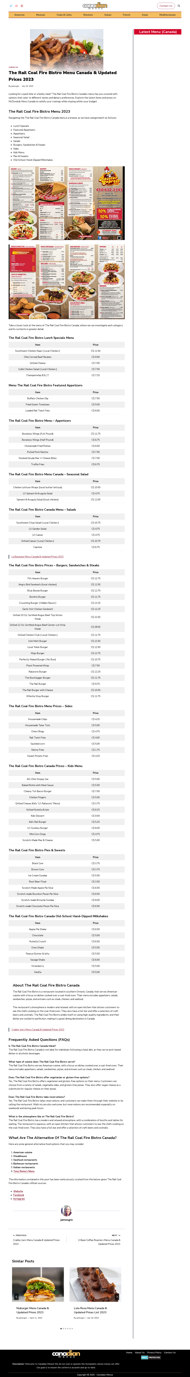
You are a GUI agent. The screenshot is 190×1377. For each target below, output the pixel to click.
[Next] (117, 1296)
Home (129, 1352)
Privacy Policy (154, 1352)
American (19, 14)
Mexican (40, 14)
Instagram (19, 1198)
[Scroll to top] (184, 1366)
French (126, 14)
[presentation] (38, 1284)
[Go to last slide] (16, 1296)
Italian (107, 14)
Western (88, 14)
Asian (145, 14)
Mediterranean (168, 14)
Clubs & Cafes (64, 14)
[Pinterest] (21, 5)
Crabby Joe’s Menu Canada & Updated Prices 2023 (38, 1029)
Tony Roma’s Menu (23, 1171)
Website (18, 1191)
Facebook (18, 1195)
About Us (140, 1352)
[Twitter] (11, 5)
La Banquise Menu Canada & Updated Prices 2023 (38, 556)
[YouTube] (16, 5)
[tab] (61, 1328)
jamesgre (15, 86)
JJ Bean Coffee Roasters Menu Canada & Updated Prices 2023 (99, 1240)
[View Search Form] (178, 5)
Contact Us (166, 5)
